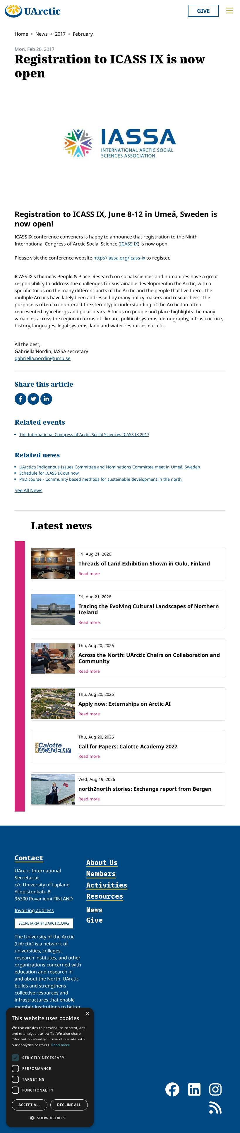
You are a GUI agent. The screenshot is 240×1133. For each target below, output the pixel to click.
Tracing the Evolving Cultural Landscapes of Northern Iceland (148, 609)
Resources (104, 896)
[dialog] (50, 1067)
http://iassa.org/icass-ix (119, 258)
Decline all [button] (69, 1104)
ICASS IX (129, 244)
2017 (60, 34)
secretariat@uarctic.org (43, 923)
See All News (28, 490)
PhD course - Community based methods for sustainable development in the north (100, 479)
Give (203, 11)
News (41, 34)
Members (101, 873)
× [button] (87, 1014)
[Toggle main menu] (229, 10)
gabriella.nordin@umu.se (43, 358)
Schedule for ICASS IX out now (49, 473)
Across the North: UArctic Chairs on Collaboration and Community (149, 658)
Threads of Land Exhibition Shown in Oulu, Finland (144, 563)
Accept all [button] (29, 1104)
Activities (106, 885)
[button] (50, 1117)
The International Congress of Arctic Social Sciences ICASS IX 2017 (84, 434)
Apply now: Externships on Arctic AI (124, 703)
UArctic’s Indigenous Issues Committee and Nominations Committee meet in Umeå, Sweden (109, 467)
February (83, 34)
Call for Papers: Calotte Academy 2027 (127, 746)
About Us (102, 862)
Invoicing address (34, 910)
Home (21, 34)
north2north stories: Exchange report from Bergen (145, 788)
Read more (89, 573)
